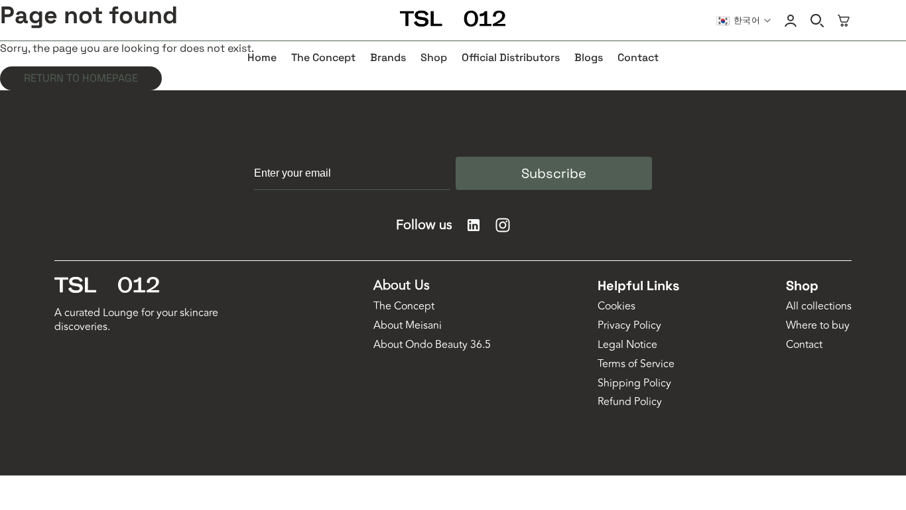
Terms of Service (636, 364)
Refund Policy (630, 402)
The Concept (403, 306)
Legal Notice (627, 345)
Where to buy (818, 326)
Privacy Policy (629, 326)
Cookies (616, 306)
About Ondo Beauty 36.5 (432, 345)
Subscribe (553, 173)
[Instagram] (503, 225)
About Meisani (407, 326)
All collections (819, 306)
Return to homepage (81, 78)
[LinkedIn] (474, 225)
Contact (804, 345)
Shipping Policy (634, 383)
